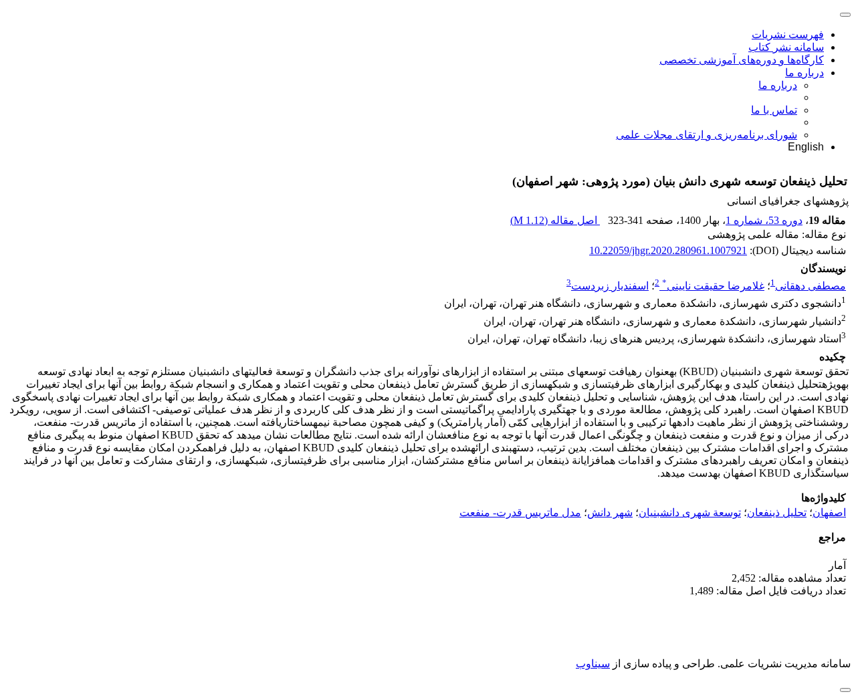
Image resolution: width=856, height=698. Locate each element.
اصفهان (829, 512)
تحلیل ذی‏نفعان (777, 512)
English (806, 146)
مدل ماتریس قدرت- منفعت (520, 512)
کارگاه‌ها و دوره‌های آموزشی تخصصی (741, 60)
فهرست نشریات (788, 34)
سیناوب (593, 663)
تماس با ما (774, 110)
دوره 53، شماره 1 (764, 220)
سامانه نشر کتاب (786, 47)
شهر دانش (610, 512)
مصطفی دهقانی (810, 286)
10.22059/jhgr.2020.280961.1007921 (668, 250)
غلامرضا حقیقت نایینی (713, 286)
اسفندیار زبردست (610, 286)
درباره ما (804, 72)
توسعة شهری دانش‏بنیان (690, 512)
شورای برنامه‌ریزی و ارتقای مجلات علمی (706, 134)
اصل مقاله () (555, 220)
